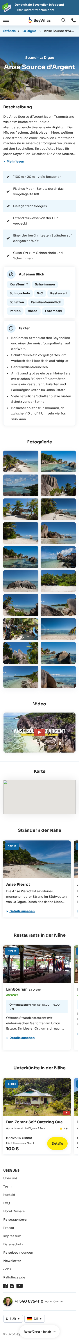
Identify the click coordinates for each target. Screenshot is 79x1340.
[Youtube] (19, 1286)
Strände (9, 31)
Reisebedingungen (18, 1252)
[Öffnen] (5, 20)
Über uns (10, 1178)
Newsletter (12, 1261)
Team (7, 1186)
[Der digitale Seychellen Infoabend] (39, 7)
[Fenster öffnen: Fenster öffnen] (73, 20)
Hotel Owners (14, 1211)
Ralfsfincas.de (14, 1277)
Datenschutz (13, 1244)
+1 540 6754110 (29, 1301)
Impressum (12, 1236)
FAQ (6, 1203)
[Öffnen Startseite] (39, 20)
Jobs (7, 1269)
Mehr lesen (15, 161)
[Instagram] (12, 1286)
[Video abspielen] (66, 1112)
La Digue (29, 31)
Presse (8, 1228)
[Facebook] (5, 1286)
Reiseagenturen (15, 1219)
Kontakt (9, 1195)
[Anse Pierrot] (37, 859)
